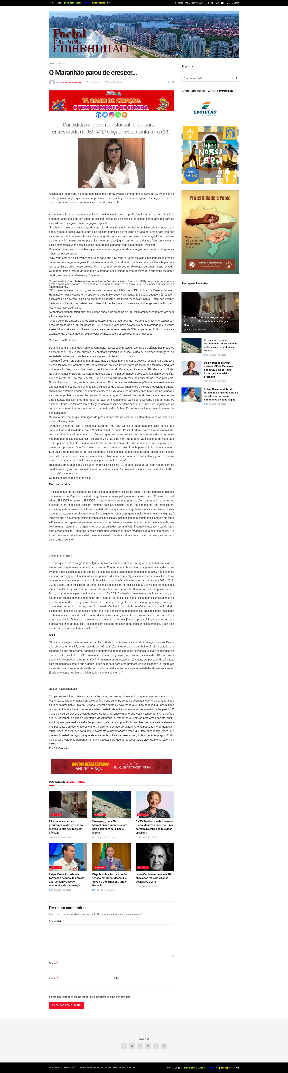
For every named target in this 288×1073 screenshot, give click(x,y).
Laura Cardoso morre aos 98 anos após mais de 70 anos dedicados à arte (153, 878)
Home (51, 3)
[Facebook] (99, 115)
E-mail (53, 978)
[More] (125, 115)
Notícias (61, 63)
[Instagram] (111, 115)
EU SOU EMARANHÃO (66, 1067)
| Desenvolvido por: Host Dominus (120, 1067)
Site (116, 978)
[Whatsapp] (118, 115)
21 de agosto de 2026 (60, 837)
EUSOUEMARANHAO (70, 82)
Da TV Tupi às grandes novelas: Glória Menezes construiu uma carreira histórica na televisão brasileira (218, 369)
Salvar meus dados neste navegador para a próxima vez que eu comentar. (89, 996)
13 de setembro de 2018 (97, 82)
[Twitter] (105, 115)
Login (59, 3)
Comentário (56, 921)
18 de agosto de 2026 (147, 837)
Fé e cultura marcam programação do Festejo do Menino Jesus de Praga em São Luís (207, 321)
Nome (53, 963)
